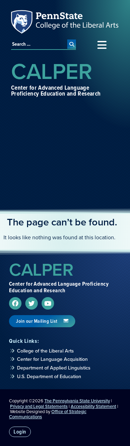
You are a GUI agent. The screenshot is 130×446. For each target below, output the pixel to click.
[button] (102, 45)
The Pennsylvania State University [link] (77, 401)
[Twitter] (31, 303)
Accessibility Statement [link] (93, 406)
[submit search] (71, 44)
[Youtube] (48, 303)
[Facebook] (15, 303)
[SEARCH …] (39, 44)
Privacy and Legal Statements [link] (39, 406)
